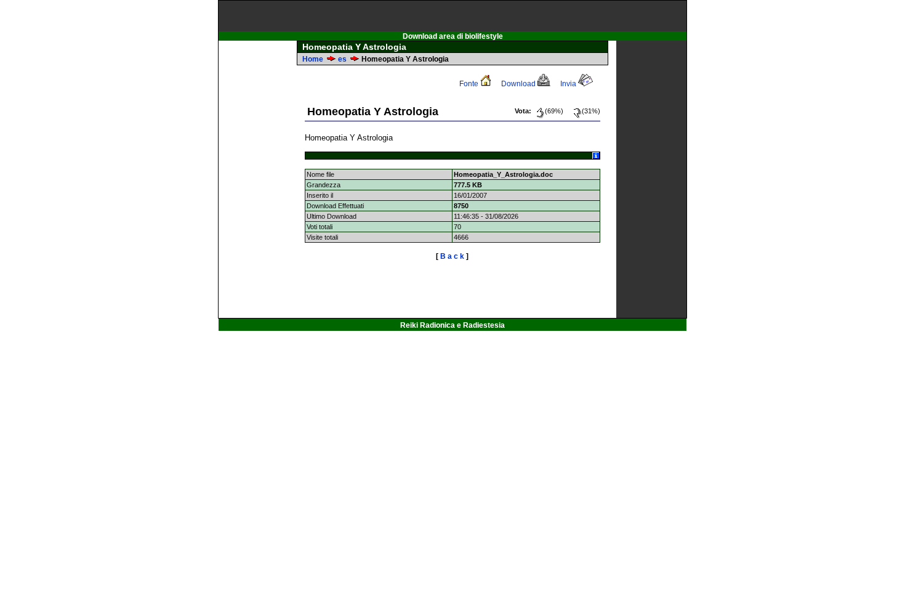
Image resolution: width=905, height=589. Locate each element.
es (342, 59)
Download (519, 83)
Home (312, 59)
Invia (569, 83)
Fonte (469, 83)
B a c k (452, 256)
